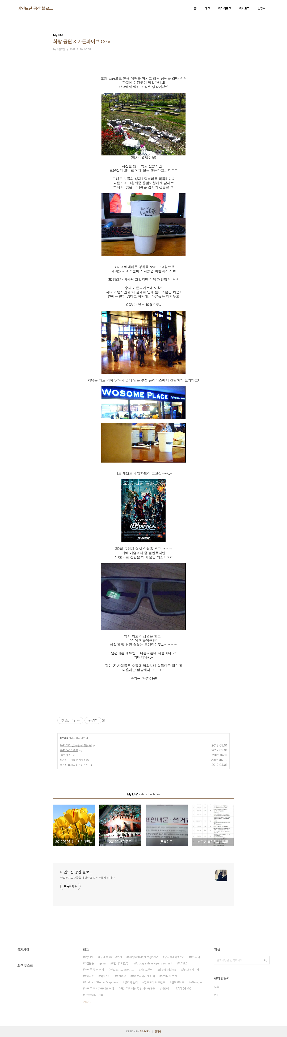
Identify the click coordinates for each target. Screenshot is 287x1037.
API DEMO (184, 988)
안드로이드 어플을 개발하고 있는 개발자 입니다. (87, 877)
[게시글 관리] (78, 720)
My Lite (64, 737)
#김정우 (121, 976)
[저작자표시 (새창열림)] (103, 720)
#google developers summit (153, 963)
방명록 (261, 8)
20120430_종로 (69, 750)
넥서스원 (105, 976)
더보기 (86, 1001)
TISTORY (145, 1031)
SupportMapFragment (143, 957)
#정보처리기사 (190, 969)
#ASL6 (183, 963)
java (103, 963)
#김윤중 (89, 963)
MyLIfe (89, 957)
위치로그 (244, 8)
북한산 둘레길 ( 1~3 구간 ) (74, 764)
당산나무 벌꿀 (169, 976)
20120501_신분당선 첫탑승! (76, 745)
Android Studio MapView (101, 982)
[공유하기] (73, 720)
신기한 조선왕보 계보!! (72, 759)
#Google (196, 982)
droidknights (167, 969)
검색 (265, 960)
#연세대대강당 (120, 963)
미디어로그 (224, 8)
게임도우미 (146, 969)
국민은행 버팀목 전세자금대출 (137, 988)
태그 (207, 8)
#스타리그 (197, 957)
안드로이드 (177, 982)
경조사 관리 (131, 982)
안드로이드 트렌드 (154, 982)
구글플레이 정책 (94, 995)
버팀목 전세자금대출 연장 (99, 988)
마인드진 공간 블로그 (35, 8)
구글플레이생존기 (174, 957)
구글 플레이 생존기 (111, 957)
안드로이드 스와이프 (122, 969)
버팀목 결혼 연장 (94, 969)
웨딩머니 (166, 988)
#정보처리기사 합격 (143, 976)
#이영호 (89, 976)
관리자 (158, 1031)
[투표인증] (65, 755)
